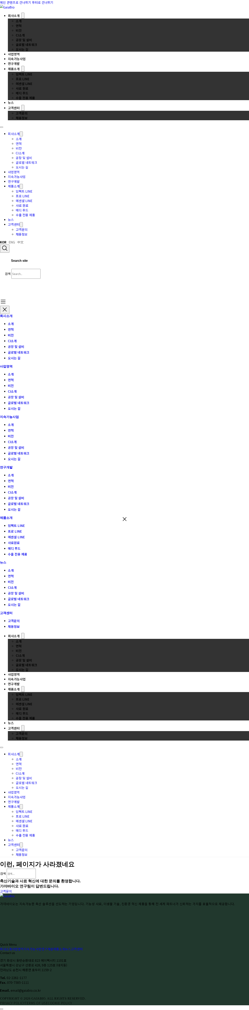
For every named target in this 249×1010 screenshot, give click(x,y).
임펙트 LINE (24, 74)
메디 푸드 (22, 93)
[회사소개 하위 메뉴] (22, 16)
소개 (19, 21)
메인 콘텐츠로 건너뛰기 (15, 2)
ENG (12, 242)
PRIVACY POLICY (12, 1003)
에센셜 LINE (24, 83)
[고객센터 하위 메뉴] (22, 108)
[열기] (3, 301)
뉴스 (11, 102)
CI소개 (20, 35)
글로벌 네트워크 (26, 44)
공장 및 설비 (24, 39)
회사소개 (14, 15)
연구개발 (14, 63)
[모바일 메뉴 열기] (1, 127)
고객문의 (22, 113)
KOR (3, 242)
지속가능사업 (17, 58)
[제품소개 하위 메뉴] (22, 69)
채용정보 (22, 118)
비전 (19, 30)
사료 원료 (22, 88)
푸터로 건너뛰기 (42, 2)
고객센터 (14, 107)
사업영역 (14, 54)
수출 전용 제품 (25, 97)
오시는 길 (22, 49)
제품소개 (14, 68)
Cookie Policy (60, 1003)
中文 (20, 242)
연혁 (19, 25)
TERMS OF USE (36, 1003)
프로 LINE (22, 78)
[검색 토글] (4, 248)
